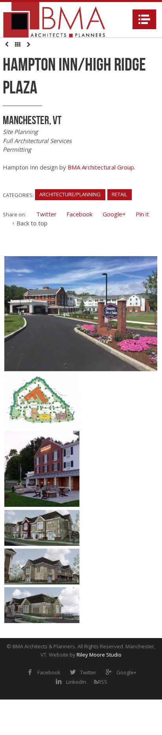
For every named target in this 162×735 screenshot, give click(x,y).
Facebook (79, 214)
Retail (119, 194)
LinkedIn (76, 681)
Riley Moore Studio (99, 654)
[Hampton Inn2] (42, 468)
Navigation (144, 19)
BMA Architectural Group (101, 167)
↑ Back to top (30, 223)
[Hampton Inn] (81, 314)
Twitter (46, 214)
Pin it (142, 214)
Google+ (114, 214)
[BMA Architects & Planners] (54, 19)
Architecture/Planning (70, 194)
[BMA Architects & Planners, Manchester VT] (42, 566)
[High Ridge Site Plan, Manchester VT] (42, 401)
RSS (102, 681)
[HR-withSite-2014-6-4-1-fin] (42, 527)
